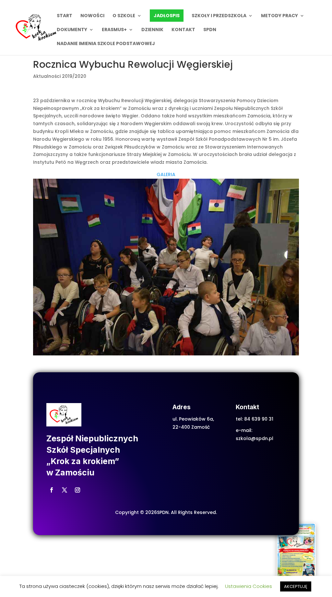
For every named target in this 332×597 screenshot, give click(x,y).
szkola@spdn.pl (254, 438)
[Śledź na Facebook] (51, 490)
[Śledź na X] (64, 490)
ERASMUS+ (114, 30)
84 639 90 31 (258, 419)
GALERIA (166, 174)
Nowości (92, 16)
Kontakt (183, 30)
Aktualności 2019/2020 (59, 76)
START (64, 16)
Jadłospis (167, 15)
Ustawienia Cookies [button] (248, 586)
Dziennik (152, 30)
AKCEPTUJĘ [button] (295, 586)
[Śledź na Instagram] (77, 490)
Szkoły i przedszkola (219, 16)
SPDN (209, 30)
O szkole (124, 16)
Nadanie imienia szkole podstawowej (106, 44)
